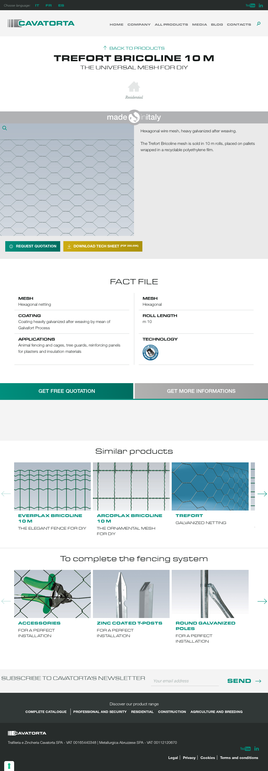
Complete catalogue (45, 712)
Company (139, 24)
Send (240, 680)
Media (199, 24)
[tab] (66, 391)
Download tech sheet (106, 246)
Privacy (189, 757)
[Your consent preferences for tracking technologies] (9, 766)
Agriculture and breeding (217, 712)
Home (117, 24)
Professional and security (100, 712)
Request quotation (36, 246)
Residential (142, 712)
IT (37, 5)
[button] (5, 128)
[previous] (5, 493)
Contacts (239, 24)
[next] (260, 493)
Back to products (137, 48)
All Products (171, 24)
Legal (173, 757)
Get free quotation (66, 391)
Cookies (207, 757)
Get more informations (201, 391)
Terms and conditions (239, 757)
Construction (172, 712)
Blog (217, 24)
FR (49, 5)
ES (61, 5)
